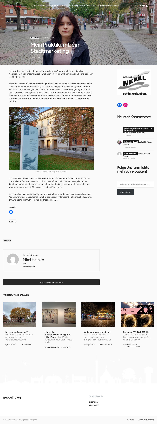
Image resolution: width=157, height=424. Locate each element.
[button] (143, 5)
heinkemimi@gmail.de (29, 266)
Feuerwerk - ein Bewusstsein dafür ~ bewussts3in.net (138, 129)
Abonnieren (125, 192)
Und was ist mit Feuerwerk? (135, 133)
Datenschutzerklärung (146, 420)
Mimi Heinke (33, 259)
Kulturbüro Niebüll (131, 142)
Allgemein (35, 38)
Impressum (131, 420)
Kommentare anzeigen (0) (51, 282)
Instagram (94, 402)
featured (7, 240)
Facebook (94, 405)
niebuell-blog (12, 6)
